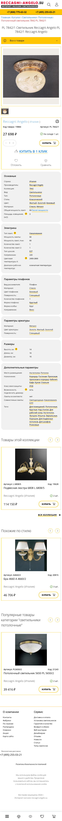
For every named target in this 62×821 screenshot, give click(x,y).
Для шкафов (44, 421)
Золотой (42, 203)
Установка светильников (45, 720)
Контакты (7, 717)
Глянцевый (34, 295)
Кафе (31, 382)
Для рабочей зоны (41, 411)
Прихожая (52, 376)
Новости (38, 739)
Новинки (7, 730)
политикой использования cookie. (31, 784)
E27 (30, 251)
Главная (5, 17)
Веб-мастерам (40, 730)
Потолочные (45, 17)
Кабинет (53, 379)
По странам (8, 723)
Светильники (29, 17)
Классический (35, 199)
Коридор (33, 376)
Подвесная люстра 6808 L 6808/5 (24, 488)
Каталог (16, 17)
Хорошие (33, 418)
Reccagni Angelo (15, 121)
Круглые (33, 409)
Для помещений (37, 406)
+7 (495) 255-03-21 (45, 12)
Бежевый (50, 203)
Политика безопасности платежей (31, 764)
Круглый (33, 302)
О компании (11, 712)
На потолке (34, 373)
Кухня (37, 382)
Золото (32, 329)
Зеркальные (51, 415)
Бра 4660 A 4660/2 (15, 579)
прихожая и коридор (39, 379)
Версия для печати (57, 121)
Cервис (38, 712)
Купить (46, 143)
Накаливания (35, 233)
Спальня (45, 382)
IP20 (31, 386)
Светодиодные (36, 400)
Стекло (32, 206)
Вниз (31, 309)
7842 (31, 188)
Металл (40, 206)
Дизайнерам (39, 733)
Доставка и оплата (42, 717)
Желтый (33, 203)
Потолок (45, 373)
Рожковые (34, 424)
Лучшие (33, 415)
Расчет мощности (40, 210)
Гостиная (42, 376)
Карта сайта (8, 736)
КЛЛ (31, 403)
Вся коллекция (47, 514)
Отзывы (37, 736)
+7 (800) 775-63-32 (17, 12)
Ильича (41, 415)
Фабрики (7, 720)
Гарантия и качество (43, 723)
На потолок (48, 412)
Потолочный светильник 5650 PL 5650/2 (29, 673)
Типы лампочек (41, 745)
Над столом (43, 409)
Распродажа (8, 726)
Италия (34, 121)
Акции (6, 733)
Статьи (37, 742)
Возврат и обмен (41, 726)
